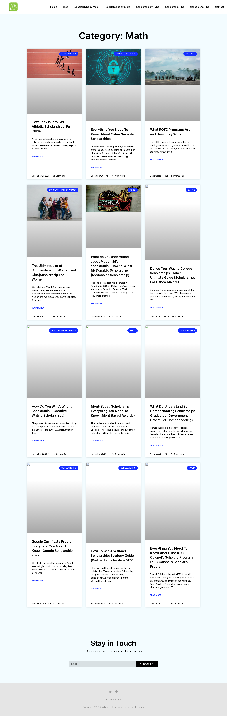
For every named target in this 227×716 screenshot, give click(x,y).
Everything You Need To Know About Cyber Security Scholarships (112, 134)
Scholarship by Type (147, 6)
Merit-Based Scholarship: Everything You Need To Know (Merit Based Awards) (113, 411)
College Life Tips (199, 6)
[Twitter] (110, 691)
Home (53, 6)
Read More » (38, 156)
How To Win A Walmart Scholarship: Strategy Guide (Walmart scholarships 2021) (113, 555)
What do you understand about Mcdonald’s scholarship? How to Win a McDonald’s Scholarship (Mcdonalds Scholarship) (111, 266)
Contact (219, 6)
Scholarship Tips (174, 6)
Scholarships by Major (86, 6)
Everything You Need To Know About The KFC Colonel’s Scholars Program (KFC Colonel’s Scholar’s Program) (171, 557)
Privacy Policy (113, 699)
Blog (65, 6)
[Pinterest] (116, 691)
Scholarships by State (118, 6)
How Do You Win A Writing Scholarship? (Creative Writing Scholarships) (52, 411)
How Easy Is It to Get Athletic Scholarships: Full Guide (51, 126)
